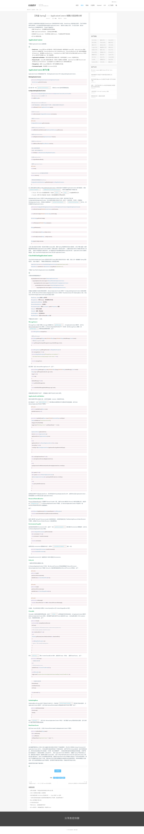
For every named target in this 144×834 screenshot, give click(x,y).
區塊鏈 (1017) (102, 52)
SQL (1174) (110, 49)
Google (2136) (94, 47)
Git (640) (93, 59)
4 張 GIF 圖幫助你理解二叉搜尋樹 (38, 793)
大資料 (93, 5)
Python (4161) (102, 42)
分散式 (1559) (94, 49)
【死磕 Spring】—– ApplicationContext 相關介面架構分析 (58, 16)
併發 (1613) (110, 47)
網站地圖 (75, 829)
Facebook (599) (94, 62)
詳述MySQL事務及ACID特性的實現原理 (77, 783)
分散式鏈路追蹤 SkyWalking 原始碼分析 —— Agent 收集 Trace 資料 (45, 795)
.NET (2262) (110, 45)
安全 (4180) (94, 42)
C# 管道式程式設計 (34, 802)
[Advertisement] (103, 23)
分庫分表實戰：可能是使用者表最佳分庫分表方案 (41, 790)
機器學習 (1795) (103, 47)
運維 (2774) (94, 45)
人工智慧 (110, 5)
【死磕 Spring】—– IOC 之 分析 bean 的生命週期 (40, 783)
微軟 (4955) (102, 40)
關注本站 (114, 1)
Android (99, 5)
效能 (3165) (110, 42)
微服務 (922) (94, 54)
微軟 (64, 777)
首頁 (77, 5)
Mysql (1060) (94, 52)
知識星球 (32, 5)
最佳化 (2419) (102, 45)
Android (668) (111, 57)
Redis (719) (102, 57)
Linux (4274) (110, 40)
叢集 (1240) (102, 49)
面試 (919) (102, 54)
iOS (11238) (94, 40)
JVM (57, 777)
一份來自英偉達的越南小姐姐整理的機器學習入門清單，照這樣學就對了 (47, 797)
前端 (87, 5)
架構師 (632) (102, 59)
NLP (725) (94, 57)
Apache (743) (110, 54)
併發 (61, 777)
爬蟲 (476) (110, 62)
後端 (82, 5)
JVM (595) (102, 62)
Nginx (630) (110, 59)
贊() (58, 770)
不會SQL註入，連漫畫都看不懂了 (38, 805)
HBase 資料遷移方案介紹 (35, 800)
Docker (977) (110, 52)
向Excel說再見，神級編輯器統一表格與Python (40, 807)
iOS (105, 5)
